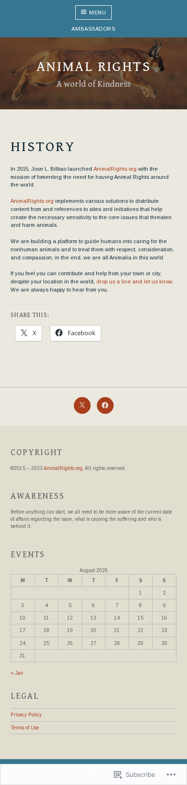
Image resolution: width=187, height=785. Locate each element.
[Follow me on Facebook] (105, 405)
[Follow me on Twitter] (82, 405)
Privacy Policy (26, 714)
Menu (97, 12)
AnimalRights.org (115, 169)
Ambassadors (93, 29)
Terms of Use (25, 727)
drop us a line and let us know (134, 281)
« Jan (17, 673)
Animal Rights (93, 67)
